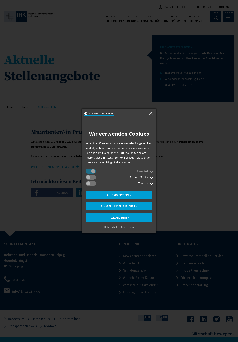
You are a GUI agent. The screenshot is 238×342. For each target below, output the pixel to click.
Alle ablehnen (119, 217)
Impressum (127, 227)
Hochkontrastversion (101, 113)
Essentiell (143, 171)
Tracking (143, 183)
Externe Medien (139, 177)
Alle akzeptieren (119, 195)
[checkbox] (91, 171)
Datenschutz (111, 227)
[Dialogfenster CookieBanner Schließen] (151, 113)
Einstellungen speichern (119, 206)
